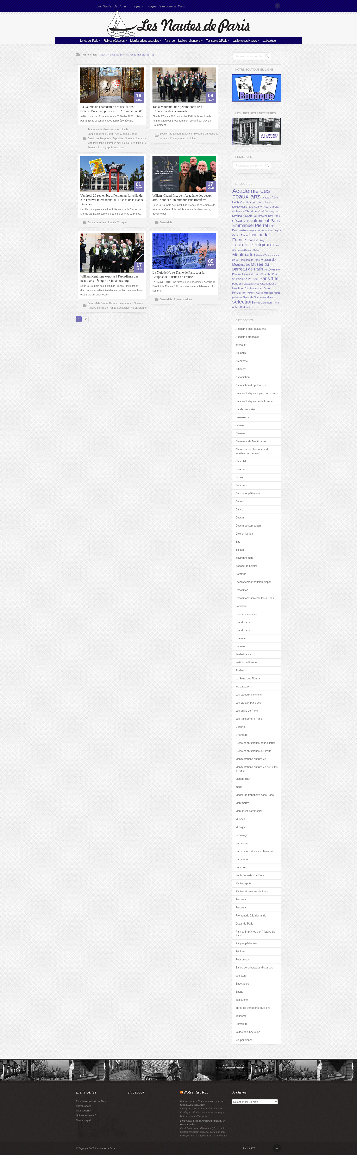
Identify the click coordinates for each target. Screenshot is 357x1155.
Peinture (92, 147)
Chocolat (241, 461)
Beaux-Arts (113, 133)
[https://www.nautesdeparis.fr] (178, 37)
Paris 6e (241, 279)
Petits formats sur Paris (250, 875)
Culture (240, 501)
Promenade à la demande (251, 915)
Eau (238, 541)
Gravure (129, 138)
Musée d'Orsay (263, 255)
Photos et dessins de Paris (252, 891)
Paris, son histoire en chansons (182, 40)
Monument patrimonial (249, 811)
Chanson (241, 433)
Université (242, 1023)
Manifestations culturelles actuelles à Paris (111, 143)
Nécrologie (242, 835)
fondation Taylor (273, 230)
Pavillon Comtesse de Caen (251, 288)
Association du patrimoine (251, 385)
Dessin (240, 517)
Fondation (241, 606)
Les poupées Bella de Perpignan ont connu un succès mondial (202, 1122)
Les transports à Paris (249, 718)
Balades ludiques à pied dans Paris (257, 393)
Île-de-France (243, 654)
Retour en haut (277, 1148)
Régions (240, 951)
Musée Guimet (272, 269)
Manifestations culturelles (144, 40)
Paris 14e (268, 278)
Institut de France (106, 307)
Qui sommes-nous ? (86, 1115)
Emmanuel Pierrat (250, 225)
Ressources (243, 959)
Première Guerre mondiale (259, 293)
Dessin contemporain (100, 138)
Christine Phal (254, 211)
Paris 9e (253, 279)
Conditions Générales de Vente (91, 1101)
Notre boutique (83, 1105)
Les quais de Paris (247, 710)
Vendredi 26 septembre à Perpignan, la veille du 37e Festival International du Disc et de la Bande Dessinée (112, 200)
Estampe (241, 573)
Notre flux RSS (196, 1092)
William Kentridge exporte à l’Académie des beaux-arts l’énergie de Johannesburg (109, 278)
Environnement (244, 557)
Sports (239, 991)
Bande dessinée (97, 133)
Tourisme (241, 1015)
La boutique (269, 40)
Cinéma (124, 133)
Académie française (247, 336)
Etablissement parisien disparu (254, 581)
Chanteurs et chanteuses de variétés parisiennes (252, 451)
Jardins (240, 670)
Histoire (92, 307)
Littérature (140, 138)
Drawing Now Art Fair (244, 215)
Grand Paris (243, 622)
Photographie (105, 147)
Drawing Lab (271, 211)
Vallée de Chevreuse (248, 1031)
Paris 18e (237, 283)
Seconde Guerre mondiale (258, 297)
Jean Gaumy (255, 240)
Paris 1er (266, 274)
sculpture (119, 147)
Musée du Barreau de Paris (250, 266)
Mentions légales (84, 1120)
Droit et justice (244, 533)
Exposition (118, 138)
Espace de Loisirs (246, 565)
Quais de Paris (244, 923)
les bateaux (242, 686)
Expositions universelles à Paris (255, 598)
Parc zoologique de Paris (246, 274)
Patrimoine (242, 859)
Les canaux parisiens (248, 702)
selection (242, 302)
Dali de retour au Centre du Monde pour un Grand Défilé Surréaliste (202, 1103)
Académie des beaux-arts (102, 129)
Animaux (241, 352)
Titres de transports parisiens (253, 1007)
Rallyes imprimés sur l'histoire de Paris (255, 933)
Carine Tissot (261, 206)
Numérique (242, 843)
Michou (256, 250)
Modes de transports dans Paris (255, 794)
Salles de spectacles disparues (254, 967)
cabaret (240, 425)
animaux (241, 344)
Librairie (111, 222)
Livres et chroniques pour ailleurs (255, 742)
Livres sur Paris (89, 40)
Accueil (103, 54)
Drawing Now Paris (269, 216)
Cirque (239, 477)
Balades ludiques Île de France (254, 401)
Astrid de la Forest (252, 202)
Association (243, 377)
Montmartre (243, 254)
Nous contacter (83, 1110)
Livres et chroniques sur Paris (253, 750)
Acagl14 (266, 197)
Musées (240, 819)
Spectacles (123, 307)
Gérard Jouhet (240, 235)
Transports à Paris (216, 40)
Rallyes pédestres (114, 40)
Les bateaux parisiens (249, 694)
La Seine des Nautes (245, 40)
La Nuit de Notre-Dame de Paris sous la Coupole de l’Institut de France (178, 275)
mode (239, 786)
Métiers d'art (201, 133)
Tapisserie (242, 999)
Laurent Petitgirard (252, 244)
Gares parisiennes (246, 614)
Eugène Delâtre (256, 230)
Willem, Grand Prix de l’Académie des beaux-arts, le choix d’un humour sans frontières (182, 198)
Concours (241, 485)
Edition (177, 133)
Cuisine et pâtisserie (248, 493)
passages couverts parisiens (260, 283)
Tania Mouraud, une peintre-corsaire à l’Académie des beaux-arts (177, 109)
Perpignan (239, 292)
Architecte (122, 129)
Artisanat (241, 369)
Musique (141, 143)
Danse (133, 133)
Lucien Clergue (244, 250)
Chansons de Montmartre (251, 441)
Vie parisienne (138, 307)
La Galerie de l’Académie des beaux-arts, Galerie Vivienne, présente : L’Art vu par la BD (111, 109)
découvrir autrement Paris (256, 220)
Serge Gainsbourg (263, 302)
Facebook (277, 6)
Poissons (241, 899)
